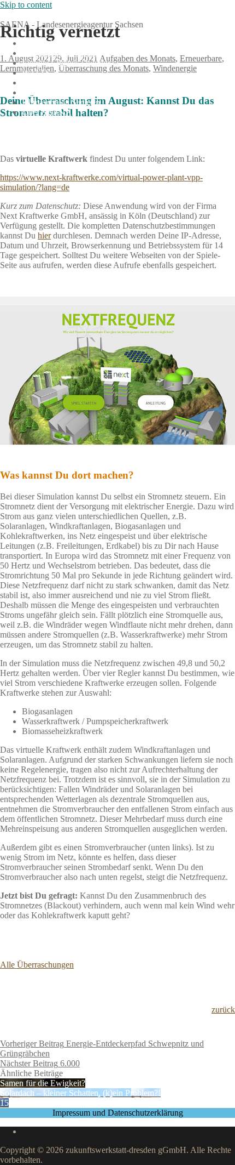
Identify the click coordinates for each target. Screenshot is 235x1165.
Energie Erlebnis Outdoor (66, 62)
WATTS (36, 72)
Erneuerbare (201, 58)
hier (44, 235)
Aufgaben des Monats (60, 53)
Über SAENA (47, 112)
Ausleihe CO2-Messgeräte (67, 82)
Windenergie (175, 68)
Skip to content (26, 4)
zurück (223, 1009)
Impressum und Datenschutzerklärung (117, 1112)
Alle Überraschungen (37, 964)
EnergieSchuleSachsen (39, 14)
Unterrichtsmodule (54, 43)
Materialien (41, 92)
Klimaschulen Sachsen (61, 102)
